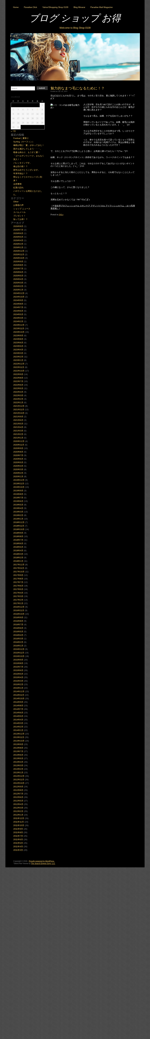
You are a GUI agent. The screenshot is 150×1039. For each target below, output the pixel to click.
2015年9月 (18, 660)
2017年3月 (18, 596)
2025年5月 (18, 275)
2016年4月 (18, 635)
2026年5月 (18, 237)
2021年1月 (18, 438)
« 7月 (13, 131)
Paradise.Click (30, 7)
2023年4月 (18, 349)
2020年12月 (18, 441)
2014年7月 (18, 709)
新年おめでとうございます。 (26, 170)
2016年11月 (18, 610)
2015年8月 (18, 663)
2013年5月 (18, 758)
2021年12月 (18, 406)
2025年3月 (18, 282)
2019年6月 (18, 501)
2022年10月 (18, 371)
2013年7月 (18, 751)
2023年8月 (18, 339)
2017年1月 (18, 603)
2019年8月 (18, 494)
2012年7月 (18, 793)
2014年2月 (18, 727)
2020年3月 (18, 469)
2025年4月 (18, 279)
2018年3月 (18, 554)
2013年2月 (18, 769)
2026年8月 (18, 226)
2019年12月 (18, 480)
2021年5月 (18, 423)
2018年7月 (18, 540)
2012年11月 (18, 779)
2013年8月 (18, 748)
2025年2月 (18, 286)
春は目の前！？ (20, 166)
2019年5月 (18, 504)
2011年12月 (18, 818)
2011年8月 (18, 832)
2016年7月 (18, 624)
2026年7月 (18, 230)
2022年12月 (18, 364)
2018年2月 (18, 557)
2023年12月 (18, 325)
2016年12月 (18, 607)
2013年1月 (18, 772)
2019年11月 (18, 483)
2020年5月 (18, 462)
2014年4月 (18, 719)
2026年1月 (18, 247)
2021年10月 (18, 413)
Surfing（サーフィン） (23, 142)
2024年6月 (18, 311)
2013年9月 (18, 744)
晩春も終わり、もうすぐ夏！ (26, 152)
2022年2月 (18, 399)
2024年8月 (18, 304)
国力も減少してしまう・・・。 (27, 149)
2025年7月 (18, 268)
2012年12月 (18, 776)
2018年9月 (18, 533)
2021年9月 (18, 416)
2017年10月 (18, 571)
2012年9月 (18, 786)
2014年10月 (18, 698)
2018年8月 (18, 536)
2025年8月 (18, 265)
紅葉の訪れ (18, 187)
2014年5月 (18, 716)
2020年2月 (18, 473)
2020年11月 (18, 445)
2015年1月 (18, 688)
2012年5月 (18, 801)
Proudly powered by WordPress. (41, 861)
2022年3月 (18, 395)
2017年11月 (18, 568)
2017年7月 (18, 582)
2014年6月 (18, 712)
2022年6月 (18, 385)
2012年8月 (18, 790)
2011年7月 (18, 836)
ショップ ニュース (21, 208)
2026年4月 (18, 240)
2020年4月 (18, 466)
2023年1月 (18, 360)
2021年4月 (18, 427)
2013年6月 (18, 755)
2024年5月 (18, 314)
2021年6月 (18, 420)
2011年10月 (18, 825)
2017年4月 (18, 593)
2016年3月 (18, 638)
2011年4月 (18, 846)
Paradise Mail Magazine (101, 7)
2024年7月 (18, 307)
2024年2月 (18, 321)
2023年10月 (18, 332)
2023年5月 (18, 346)
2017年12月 (18, 564)
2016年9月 (18, 617)
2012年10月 (18, 783)
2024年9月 (18, 300)
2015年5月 (18, 674)
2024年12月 (18, 293)
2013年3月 (18, 765)
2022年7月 (18, 381)
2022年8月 (18, 378)
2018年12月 (18, 522)
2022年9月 (18, 374)
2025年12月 (18, 251)
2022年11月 (18, 367)
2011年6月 (18, 839)
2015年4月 (18, 677)
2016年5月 (18, 631)
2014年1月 (18, 730)
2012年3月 (18, 808)
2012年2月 (18, 811)
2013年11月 (18, 737)
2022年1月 (18, 402)
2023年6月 (18, 342)
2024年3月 (18, 318)
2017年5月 (18, 589)
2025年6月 (18, 272)
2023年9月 (18, 335)
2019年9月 (18, 490)
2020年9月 (18, 448)
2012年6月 (18, 797)
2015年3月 (18, 681)
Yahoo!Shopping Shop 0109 (55, 7)
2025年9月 (18, 261)
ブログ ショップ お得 (75, 17)
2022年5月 (18, 388)
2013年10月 (18, 741)
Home (16, 7)
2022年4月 (18, 392)
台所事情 (17, 184)
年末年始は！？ (20, 173)
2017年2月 (18, 600)
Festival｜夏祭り (21, 138)
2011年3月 (18, 850)
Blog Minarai (79, 7)
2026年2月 (18, 244)
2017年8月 (18, 578)
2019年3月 (18, 512)
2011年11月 (18, 822)
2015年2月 (18, 684)
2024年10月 (18, 297)
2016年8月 (18, 621)
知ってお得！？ (20, 219)
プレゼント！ (19, 216)
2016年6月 (18, 628)
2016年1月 (18, 645)
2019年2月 (18, 515)
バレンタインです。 (22, 163)
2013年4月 (18, 762)
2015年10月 (18, 656)
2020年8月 (18, 452)
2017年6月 (18, 586)
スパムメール (19, 212)
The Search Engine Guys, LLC (43, 864)
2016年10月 (18, 614)
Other (61, 214)
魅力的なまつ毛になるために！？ (78, 88)
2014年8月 (18, 705)
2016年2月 (18, 642)
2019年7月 (18, 497)
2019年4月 (18, 508)
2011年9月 (18, 829)
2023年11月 (18, 328)
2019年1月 (18, 519)
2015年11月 (18, 653)
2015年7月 (18, 667)
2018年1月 (18, 561)
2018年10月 (18, 529)
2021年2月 (18, 434)
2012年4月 (18, 804)
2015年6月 (18, 670)
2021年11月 (18, 409)
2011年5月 (18, 843)
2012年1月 (18, 815)
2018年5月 (18, 547)
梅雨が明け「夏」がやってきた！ (28, 145)
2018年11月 (18, 526)
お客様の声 (18, 205)
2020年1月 (18, 476)
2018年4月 (18, 550)
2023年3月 (18, 353)
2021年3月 (18, 430)
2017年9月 (18, 575)
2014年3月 (18, 723)
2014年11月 (18, 695)
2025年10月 (18, 258)
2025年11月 (18, 254)
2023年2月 (18, 356)
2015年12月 (18, 649)
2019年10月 (18, 487)
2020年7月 (18, 455)
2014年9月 (18, 702)
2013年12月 (18, 734)
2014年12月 (18, 691)
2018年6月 (18, 543)
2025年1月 (18, 290)
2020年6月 (18, 459)
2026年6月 (18, 233)
